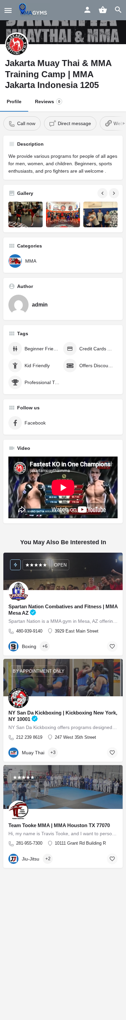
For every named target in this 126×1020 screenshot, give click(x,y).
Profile (14, 101)
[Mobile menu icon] (8, 10)
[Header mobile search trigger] (118, 9)
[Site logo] (33, 10)
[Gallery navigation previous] (103, 193)
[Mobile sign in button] (87, 9)
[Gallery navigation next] (114, 193)
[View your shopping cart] (102, 9)
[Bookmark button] (112, 646)
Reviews (47, 101)
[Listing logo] (17, 44)
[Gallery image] (25, 214)
